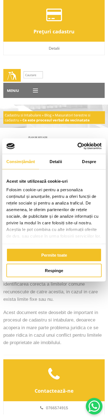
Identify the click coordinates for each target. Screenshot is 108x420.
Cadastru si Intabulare (23, 115)
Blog (48, 115)
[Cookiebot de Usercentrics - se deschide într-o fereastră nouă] (78, 146)
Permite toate (54, 254)
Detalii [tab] (56, 161)
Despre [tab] (89, 161)
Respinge (54, 270)
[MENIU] (33, 90)
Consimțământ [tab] (20, 161)
